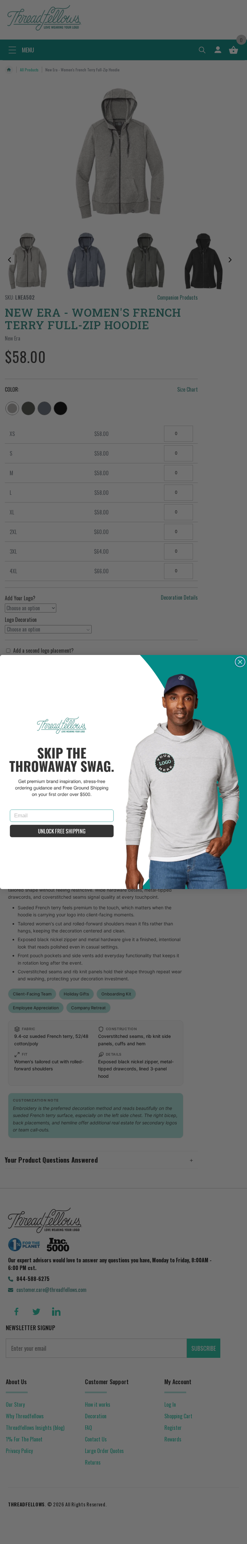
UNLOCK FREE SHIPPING (61, 831)
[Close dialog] (240, 662)
